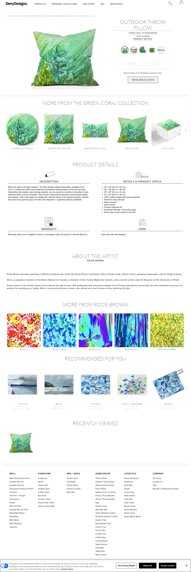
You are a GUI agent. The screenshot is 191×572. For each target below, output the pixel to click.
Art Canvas (14, 499)
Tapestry (13, 527)
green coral (135, 33)
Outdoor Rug (101, 506)
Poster (12, 503)
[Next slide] (185, 130)
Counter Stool (44, 499)
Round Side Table (46, 503)
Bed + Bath (73, 473)
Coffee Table (43, 492)
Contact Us (158, 482)
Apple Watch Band (132, 517)
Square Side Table (46, 506)
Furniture (44, 473)
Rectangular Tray (103, 524)
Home (9, 16)
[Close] (186, 565)
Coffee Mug (101, 537)
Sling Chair (43, 485)
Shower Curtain (74, 489)
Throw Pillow (101, 478)
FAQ (154, 485)
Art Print (13, 492)
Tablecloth (100, 551)
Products (40, 4)
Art (103, 4)
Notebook (128, 482)
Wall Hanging (16, 524)
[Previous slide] (5, 130)
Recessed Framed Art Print (21, 489)
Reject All (147, 565)
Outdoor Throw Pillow (105, 482)
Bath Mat (71, 492)
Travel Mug (129, 492)
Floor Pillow (101, 489)
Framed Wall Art (17, 482)
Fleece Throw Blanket (105, 496)
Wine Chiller (101, 555)
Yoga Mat (128, 499)
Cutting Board (102, 541)
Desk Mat (128, 485)
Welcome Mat (101, 510)
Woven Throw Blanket (105, 499)
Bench (41, 482)
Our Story (89, 4)
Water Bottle (129, 496)
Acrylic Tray (101, 527)
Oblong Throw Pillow (105, 485)
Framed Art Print (17, 485)
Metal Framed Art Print (19, 478)
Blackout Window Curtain (107, 517)
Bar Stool (42, 496)
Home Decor (103, 473)
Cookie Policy (67, 569)
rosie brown (151, 33)
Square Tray (101, 520)
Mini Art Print (15, 506)
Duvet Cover (72, 478)
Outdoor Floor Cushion (106, 492)
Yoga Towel (129, 503)
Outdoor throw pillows (34, 16)
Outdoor (17, 16)
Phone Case (129, 513)
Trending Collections (64, 4)
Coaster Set (101, 534)
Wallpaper (14, 517)
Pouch (127, 489)
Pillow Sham (72, 485)
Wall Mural (14, 520)
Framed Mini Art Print (19, 510)
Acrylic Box (100, 530)
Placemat (100, 548)
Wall (13, 473)
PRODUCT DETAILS (142, 39)
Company (158, 473)
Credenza (42, 478)
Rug (97, 503)
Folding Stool (44, 489)
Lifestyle (130, 473)
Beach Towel (129, 506)
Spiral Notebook (131, 478)
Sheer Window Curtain (105, 513)
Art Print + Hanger (18, 496)
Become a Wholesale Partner (166, 489)
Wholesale (116, 4)
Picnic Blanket (130, 510)
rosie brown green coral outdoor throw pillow (70, 16)
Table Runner (102, 544)
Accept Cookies (168, 565)
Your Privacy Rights (126, 565)
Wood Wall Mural (17, 513)
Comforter (71, 482)
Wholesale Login (143, 80)
